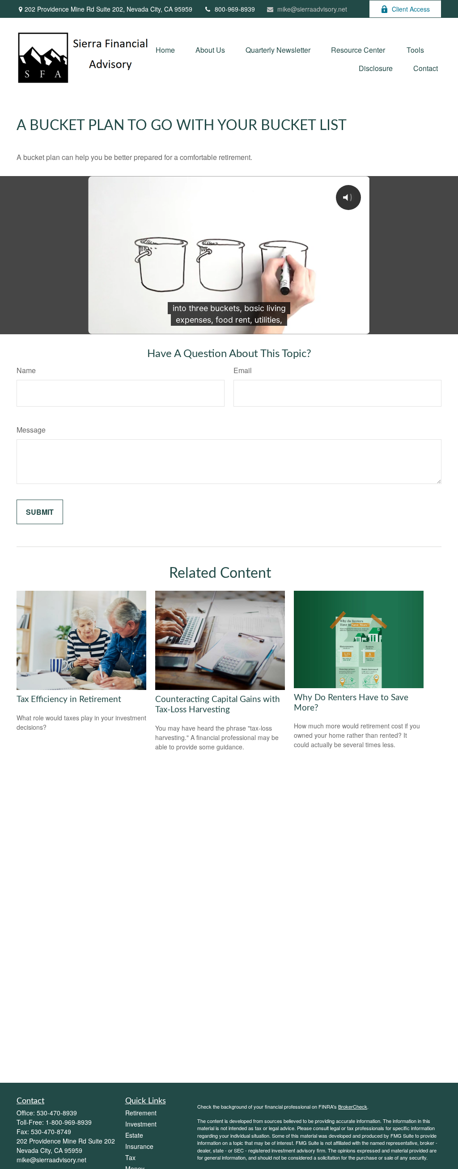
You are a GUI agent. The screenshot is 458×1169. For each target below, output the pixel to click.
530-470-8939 (57, 1112)
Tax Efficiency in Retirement (69, 699)
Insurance (139, 1146)
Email (242, 370)
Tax (130, 1157)
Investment (141, 1123)
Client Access (411, 8)
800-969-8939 (235, 8)
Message (31, 430)
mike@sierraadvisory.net (312, 8)
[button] (165, 49)
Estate (134, 1135)
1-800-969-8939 (69, 1122)
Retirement (141, 1112)
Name (26, 370)
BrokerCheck (352, 1106)
